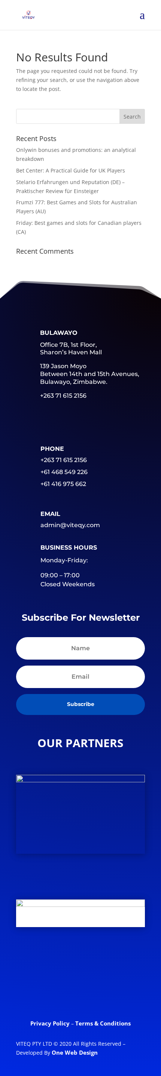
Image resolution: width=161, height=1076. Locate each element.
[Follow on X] (64, 963)
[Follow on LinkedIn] (93, 963)
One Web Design (75, 1052)
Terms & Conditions (103, 1023)
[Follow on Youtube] (123, 963)
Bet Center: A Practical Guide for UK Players (70, 170)
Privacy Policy (50, 1023)
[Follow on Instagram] (80, 992)
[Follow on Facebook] (35, 963)
